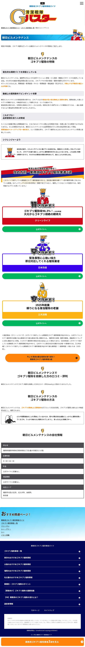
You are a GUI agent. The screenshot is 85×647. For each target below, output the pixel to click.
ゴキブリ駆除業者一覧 (9, 523)
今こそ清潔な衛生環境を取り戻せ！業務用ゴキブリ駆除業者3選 (41, 357)
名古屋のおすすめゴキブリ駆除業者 (18, 577)
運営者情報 (8, 603)
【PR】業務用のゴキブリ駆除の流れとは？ (21, 597)
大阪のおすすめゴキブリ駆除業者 (17, 564)
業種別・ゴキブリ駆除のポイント (17, 584)
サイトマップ (49, 610)
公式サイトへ (41, 229)
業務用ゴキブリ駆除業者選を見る (42, 641)
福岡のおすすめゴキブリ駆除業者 (17, 570)
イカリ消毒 (5, 535)
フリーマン (5, 526)
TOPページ (35, 610)
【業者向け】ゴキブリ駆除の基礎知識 (19, 590)
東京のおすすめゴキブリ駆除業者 (17, 557)
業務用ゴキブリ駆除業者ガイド (42, 6)
